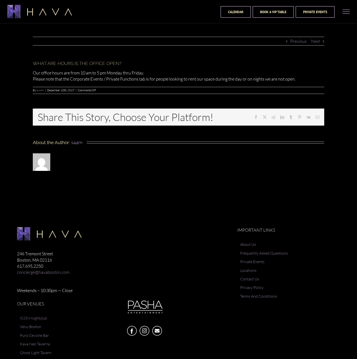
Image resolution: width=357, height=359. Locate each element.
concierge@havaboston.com (43, 272)
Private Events (252, 261)
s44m (40, 90)
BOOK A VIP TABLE (273, 12)
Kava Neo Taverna (35, 343)
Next (315, 41)
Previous (298, 41)
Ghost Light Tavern (35, 352)
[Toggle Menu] (346, 11)
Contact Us (249, 278)
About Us (248, 244)
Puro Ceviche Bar (34, 335)
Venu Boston (30, 326)
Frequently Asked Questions (264, 253)
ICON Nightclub (33, 318)
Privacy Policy (252, 287)
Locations (248, 270)
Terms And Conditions (258, 296)
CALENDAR (235, 12)
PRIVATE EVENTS (315, 12)
